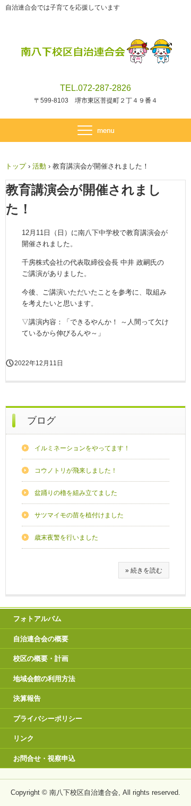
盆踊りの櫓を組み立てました (75, 493)
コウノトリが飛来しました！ (75, 470)
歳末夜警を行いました (66, 537)
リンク (23, 738)
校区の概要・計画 (40, 658)
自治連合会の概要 (40, 639)
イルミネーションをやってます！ (82, 448)
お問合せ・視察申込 (44, 758)
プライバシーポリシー (47, 719)
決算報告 (27, 698)
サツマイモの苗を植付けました (79, 515)
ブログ (41, 420)
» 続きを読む (143, 570)
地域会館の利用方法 (44, 679)
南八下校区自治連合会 (96, 46)
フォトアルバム (37, 619)
